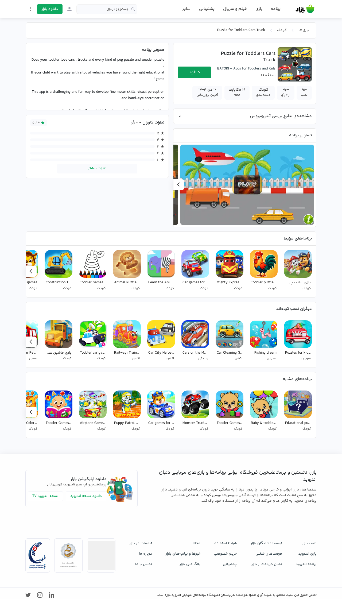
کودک (281, 30)
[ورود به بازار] (69, 9)
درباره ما (145, 554)
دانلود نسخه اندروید (86, 496)
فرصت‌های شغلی (268, 554)
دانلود (194, 72)
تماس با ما (143, 564)
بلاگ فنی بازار (190, 564)
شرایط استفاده (225, 543)
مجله (196, 543)
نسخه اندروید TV (45, 496)
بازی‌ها (303, 30)
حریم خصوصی (225, 554)
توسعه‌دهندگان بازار (266, 543)
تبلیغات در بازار (140, 543)
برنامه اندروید (306, 564)
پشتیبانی (207, 9)
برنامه (276, 9)
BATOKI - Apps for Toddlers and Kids (246, 69)
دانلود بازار (50, 9)
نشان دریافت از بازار (266, 564)
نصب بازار (309, 543)
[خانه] (305, 9)
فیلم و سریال (235, 9)
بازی (258, 9)
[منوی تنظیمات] (30, 9)
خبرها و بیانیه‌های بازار (183, 554)
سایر (186, 9)
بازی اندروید (307, 554)
